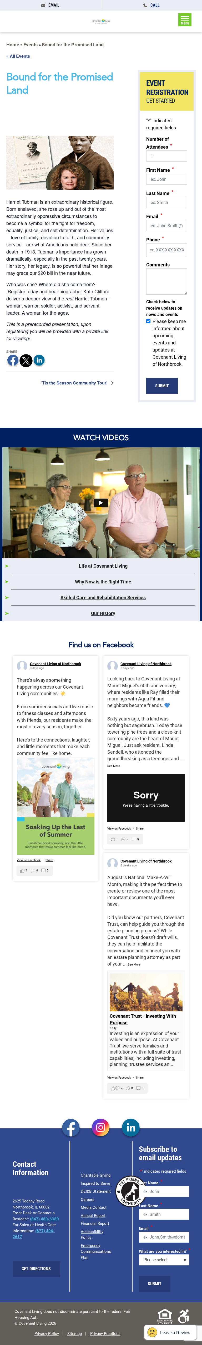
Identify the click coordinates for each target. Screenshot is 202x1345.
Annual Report (93, 1215)
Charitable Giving (95, 1175)
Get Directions (36, 1268)
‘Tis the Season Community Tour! (75, 383)
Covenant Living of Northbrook (55, 664)
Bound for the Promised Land (73, 44)
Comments (158, 264)
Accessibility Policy (92, 1234)
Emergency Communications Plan (96, 1251)
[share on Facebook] (12, 360)
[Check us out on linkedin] (131, 1128)
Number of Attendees (159, 143)
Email (154, 216)
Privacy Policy (46, 1333)
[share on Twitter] (26, 360)
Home (12, 44)
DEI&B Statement (96, 1191)
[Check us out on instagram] (101, 1128)
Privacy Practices (105, 1333)
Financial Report (95, 1223)
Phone (155, 239)
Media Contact (94, 1207)
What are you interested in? (164, 1250)
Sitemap (74, 1333)
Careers (87, 1199)
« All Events (18, 56)
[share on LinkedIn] (39, 360)
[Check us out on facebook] (70, 1128)
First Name (160, 169)
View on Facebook (29, 860)
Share (49, 860)
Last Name (159, 192)
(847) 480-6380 (44, 1219)
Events (30, 44)
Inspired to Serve (95, 1183)
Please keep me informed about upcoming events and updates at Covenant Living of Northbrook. (169, 343)
